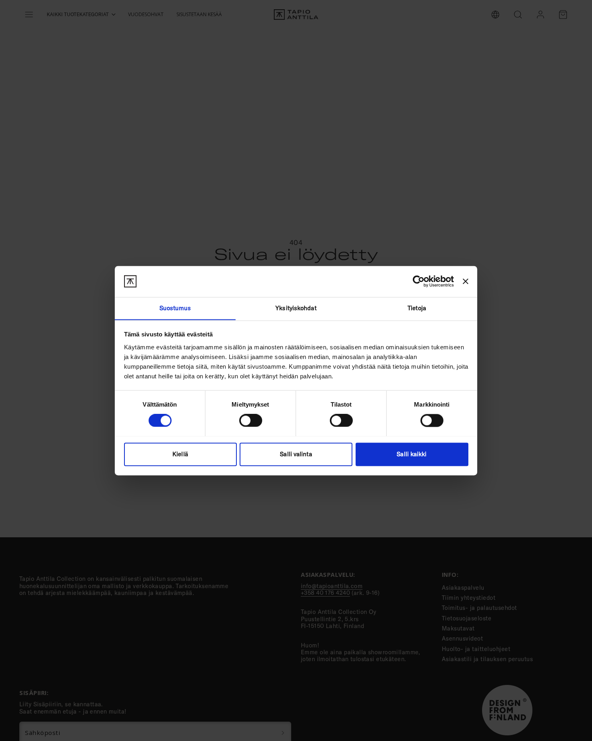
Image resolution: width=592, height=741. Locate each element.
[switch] (250, 420)
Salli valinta (296, 454)
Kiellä (180, 454)
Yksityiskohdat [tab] (295, 308)
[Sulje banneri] (465, 281)
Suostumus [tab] (175, 308)
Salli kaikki (411, 454)
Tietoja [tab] (417, 308)
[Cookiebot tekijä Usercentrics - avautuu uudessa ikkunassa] (418, 281)
